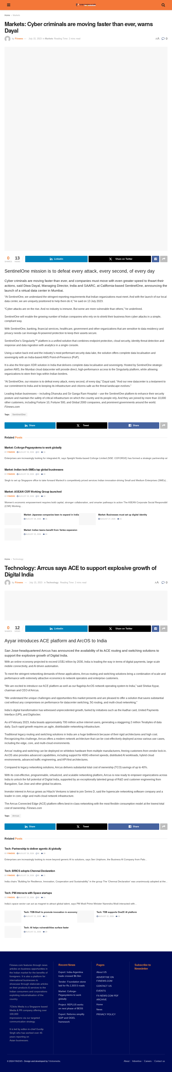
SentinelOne (19, 414)
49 (44, 474)
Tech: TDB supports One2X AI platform (117, 912)
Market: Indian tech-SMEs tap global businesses (34, 469)
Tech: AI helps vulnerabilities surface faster (46, 927)
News (99, 1009)
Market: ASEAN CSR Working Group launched (33, 491)
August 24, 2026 (26, 875)
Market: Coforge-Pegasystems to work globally (33, 447)
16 (44, 452)
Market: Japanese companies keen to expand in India (51, 514)
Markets (16, 15)
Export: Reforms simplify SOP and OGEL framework (71, 1018)
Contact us (159, 1061)
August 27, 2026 (107, 519)
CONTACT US (104, 986)
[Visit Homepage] (86, 5)
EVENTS (101, 990)
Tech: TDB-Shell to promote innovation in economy (50, 912)
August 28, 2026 (26, 496)
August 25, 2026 (33, 534)
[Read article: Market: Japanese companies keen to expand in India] (13, 519)
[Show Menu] (8, 5)
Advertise (136, 1061)
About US (101, 972)
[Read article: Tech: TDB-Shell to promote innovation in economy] (13, 917)
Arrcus (15, 816)
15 (120, 519)
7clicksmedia (54, 1061)
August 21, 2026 (33, 932)
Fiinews (19, 38)
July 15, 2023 (35, 38)
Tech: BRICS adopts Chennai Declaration (30, 871)
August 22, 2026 (33, 916)
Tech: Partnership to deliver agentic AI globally (33, 849)
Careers (148, 1061)
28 (44, 853)
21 (44, 875)
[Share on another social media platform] (163, 259)
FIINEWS (18, 1061)
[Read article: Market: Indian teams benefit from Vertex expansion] (13, 534)
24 (46, 534)
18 (44, 496)
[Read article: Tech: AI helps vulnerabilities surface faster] (13, 932)
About (127, 1061)
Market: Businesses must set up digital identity (122, 514)
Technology (18, 559)
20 (46, 916)
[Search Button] (163, 5)
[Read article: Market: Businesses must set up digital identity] (87, 519)
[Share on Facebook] (155, 259)
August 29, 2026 (26, 452)
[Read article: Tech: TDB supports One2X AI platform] (85, 917)
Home (7, 15)
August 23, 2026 (26, 897)
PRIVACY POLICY (106, 1014)
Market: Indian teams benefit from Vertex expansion (50, 529)
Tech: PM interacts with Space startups (28, 893)
